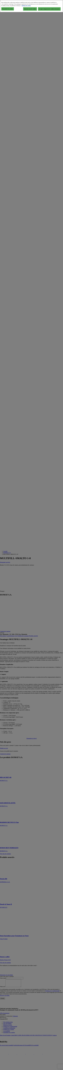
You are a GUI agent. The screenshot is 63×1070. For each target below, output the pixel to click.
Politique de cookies (26, 5)
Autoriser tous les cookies (30, 9)
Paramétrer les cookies (7, 8)
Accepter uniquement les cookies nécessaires (49, 9)
